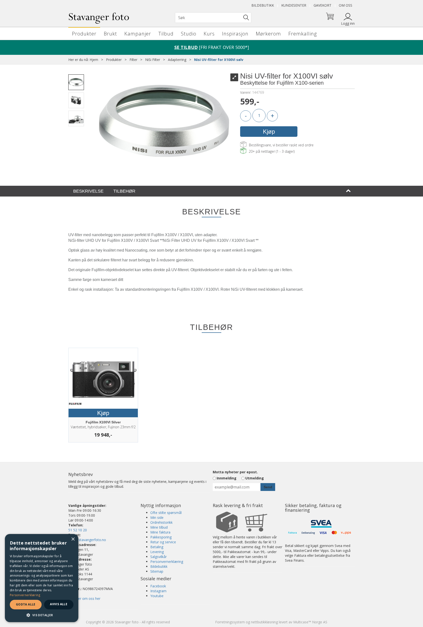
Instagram (158, 591)
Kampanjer (137, 33)
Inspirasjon (235, 33)
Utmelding (254, 478)
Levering (157, 551)
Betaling (156, 547)
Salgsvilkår (158, 556)
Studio (188, 33)
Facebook (158, 586)
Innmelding (226, 478)
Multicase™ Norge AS (310, 622)
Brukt (110, 33)
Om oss (345, 5)
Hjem (94, 59)
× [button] (73, 539)
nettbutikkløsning (264, 622)
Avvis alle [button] (58, 604)
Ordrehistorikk (161, 522)
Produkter (84, 33)
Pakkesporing (161, 537)
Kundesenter (293, 5)
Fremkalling (302, 33)
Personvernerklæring (166, 561)
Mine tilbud (159, 527)
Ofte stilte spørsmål (166, 512)
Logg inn (348, 23)
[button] (41, 615)
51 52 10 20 (77, 530)
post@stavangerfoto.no (87, 539)
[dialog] (41, 578)
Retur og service (163, 542)
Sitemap (156, 571)
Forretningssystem (230, 622)
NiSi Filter (152, 59)
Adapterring (177, 59)
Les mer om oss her (84, 598)
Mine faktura (160, 532)
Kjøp (269, 131)
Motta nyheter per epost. (235, 472)
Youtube (157, 595)
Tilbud (166, 33)
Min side (157, 517)
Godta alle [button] (25, 604)
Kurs (209, 33)
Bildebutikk (262, 5)
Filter (133, 59)
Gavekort (322, 5)
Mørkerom (268, 33)
